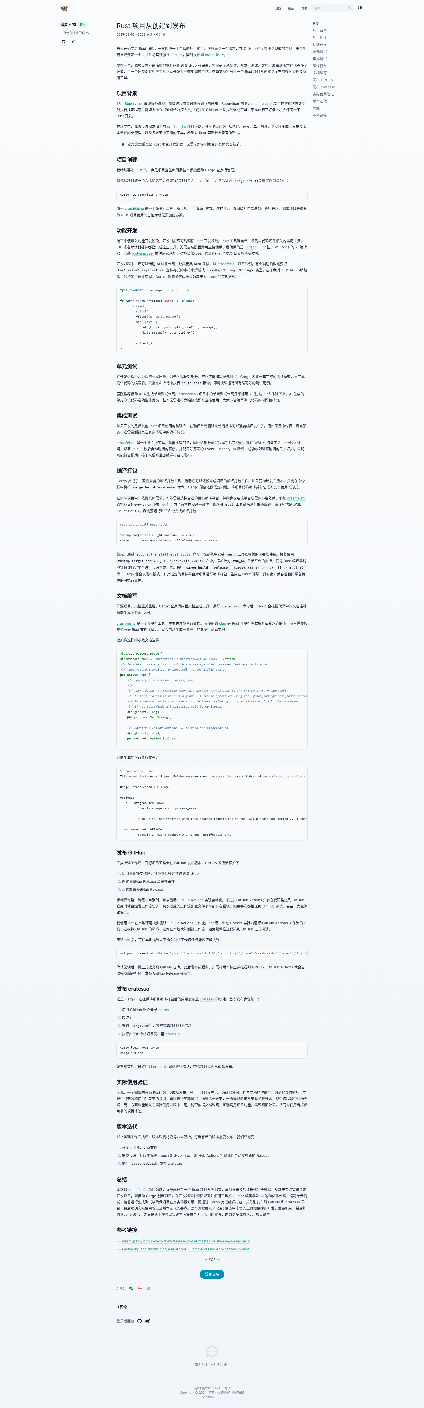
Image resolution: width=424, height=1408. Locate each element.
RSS (219, 1397)
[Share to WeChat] (131, 1288)
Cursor (250, 247)
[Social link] (63, 42)
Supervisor (134, 103)
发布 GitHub (323, 80)
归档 (278, 8)
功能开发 (320, 44)
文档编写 (320, 73)
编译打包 (320, 66)
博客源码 (238, 1392)
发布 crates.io (324, 87)
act (131, 923)
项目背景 (320, 30)
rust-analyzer (143, 253)
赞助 (304, 8)
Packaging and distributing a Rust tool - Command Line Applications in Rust (185, 1249)
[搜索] (349, 8)
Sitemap (208, 1397)
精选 (291, 8)
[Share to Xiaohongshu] (140, 1288)
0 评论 (160, 34)
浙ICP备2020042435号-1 (212, 1388)
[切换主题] (360, 8)
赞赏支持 (212, 1274)
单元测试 (320, 51)
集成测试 (320, 59)
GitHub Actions (190, 900)
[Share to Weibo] (148, 1288)
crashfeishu (176, 126)
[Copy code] (302, 194)
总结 (316, 108)
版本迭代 (320, 101)
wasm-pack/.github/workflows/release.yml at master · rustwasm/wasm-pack (186, 1241)
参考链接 (320, 115)
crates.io (212, 55)
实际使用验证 (323, 94)
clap (222, 623)
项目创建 (320, 37)
